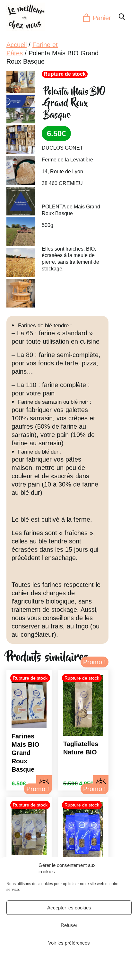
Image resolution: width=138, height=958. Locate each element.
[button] (121, 17)
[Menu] (71, 18)
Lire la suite (44, 783)
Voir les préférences (69, 943)
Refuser (69, 925)
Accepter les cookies (69, 907)
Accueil (16, 44)
